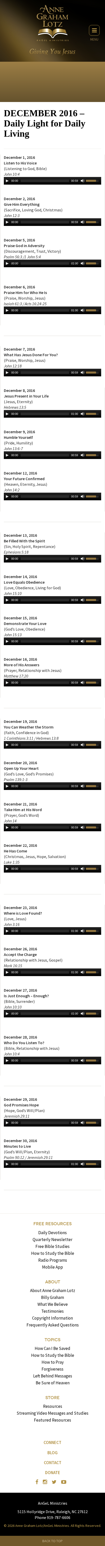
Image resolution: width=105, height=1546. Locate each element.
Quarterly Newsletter (52, 1239)
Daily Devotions (52, 1232)
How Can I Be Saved (52, 1348)
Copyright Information (52, 1318)
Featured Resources (52, 1420)
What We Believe (52, 1304)
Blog (52, 1452)
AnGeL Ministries (52, 1503)
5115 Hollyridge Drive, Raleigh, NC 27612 (53, 1511)
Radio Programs (52, 1260)
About (52, 1282)
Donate (52, 1472)
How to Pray (53, 1362)
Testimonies (52, 1311)
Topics (52, 1340)
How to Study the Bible (52, 1253)
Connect (52, 1442)
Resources (52, 1406)
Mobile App (52, 1267)
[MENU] (94, 30)
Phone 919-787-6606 (52, 1517)
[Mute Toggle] (83, 181)
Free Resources (52, 1223)
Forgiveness (52, 1369)
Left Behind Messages (52, 1376)
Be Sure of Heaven (53, 1383)
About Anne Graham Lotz (52, 1290)
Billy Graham (52, 1297)
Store (52, 1397)
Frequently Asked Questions (53, 1325)
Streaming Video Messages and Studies (52, 1413)
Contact (52, 1462)
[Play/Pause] (7, 181)
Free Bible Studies (52, 1246)
